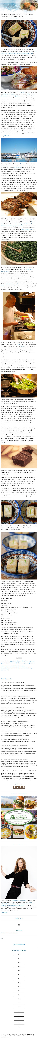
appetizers (13, 661)
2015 (19, 990)
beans (19, 661)
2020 (19, 970)
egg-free (32, 661)
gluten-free (4, 663)
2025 (19, 954)
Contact (7, 1035)
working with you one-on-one (16, 905)
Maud (19, 344)
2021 (19, 966)
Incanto (22, 92)
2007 (19, 1023)
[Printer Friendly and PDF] (19, 658)
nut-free (11, 663)
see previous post (12, 284)
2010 (19, 1011)
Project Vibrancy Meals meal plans (22, 903)
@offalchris (18, 96)
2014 (19, 994)
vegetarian (31, 663)
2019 (19, 974)
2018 (19, 978)
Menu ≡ (35, 1)
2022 (19, 962)
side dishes (18, 663)
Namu (22, 164)
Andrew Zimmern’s (9, 94)
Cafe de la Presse (27, 229)
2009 (19, 1015)
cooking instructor (17, 900)
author (24, 900)
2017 (19, 982)
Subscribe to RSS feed (16, 1035)
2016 (19, 986)
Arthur (23, 346)
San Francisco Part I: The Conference (13, 666)
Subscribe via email (28, 1035)
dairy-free (25, 661)
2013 (19, 998)
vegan (25, 663)
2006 (19, 1027)
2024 (19, 958)
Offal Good (7, 135)
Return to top (5, 1037)
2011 (19, 1006)
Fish (2, 285)
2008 (19, 1019)
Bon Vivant (18, 167)
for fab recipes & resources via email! (9, 933)
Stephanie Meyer (13, 18)
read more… (5, 912)
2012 (19, 1002)
